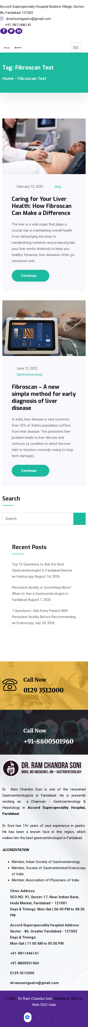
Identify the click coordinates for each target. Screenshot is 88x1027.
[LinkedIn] (18, 31)
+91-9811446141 (18, 25)
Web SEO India (44, 1005)
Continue (29, 275)
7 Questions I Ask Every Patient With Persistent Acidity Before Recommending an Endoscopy (44, 617)
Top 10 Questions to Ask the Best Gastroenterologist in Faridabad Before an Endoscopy (42, 570)
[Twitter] (11, 31)
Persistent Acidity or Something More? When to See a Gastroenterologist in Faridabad (42, 593)
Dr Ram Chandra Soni (35, 998)
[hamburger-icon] (75, 47)
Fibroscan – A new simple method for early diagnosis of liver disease (44, 397)
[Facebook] (3, 31)
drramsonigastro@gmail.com (28, 19)
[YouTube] (60, 1017)
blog (58, 186)
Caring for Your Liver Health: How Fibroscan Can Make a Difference (42, 206)
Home (8, 78)
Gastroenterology (29, 374)
